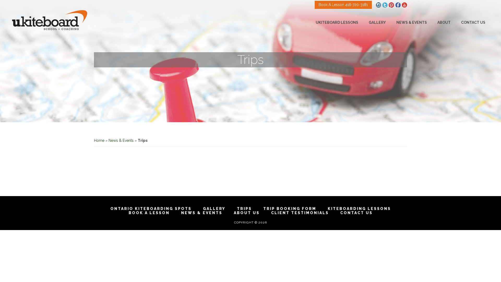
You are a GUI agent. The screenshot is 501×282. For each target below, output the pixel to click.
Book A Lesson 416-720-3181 (343, 5)
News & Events (121, 140)
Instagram (378, 5)
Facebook (398, 5)
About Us (247, 213)
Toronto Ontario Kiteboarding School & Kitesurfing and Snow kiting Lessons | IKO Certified (49, 20)
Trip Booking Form (289, 208)
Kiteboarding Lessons (359, 208)
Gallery (214, 208)
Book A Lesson (149, 213)
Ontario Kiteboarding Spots (151, 208)
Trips (244, 208)
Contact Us (356, 213)
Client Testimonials (300, 213)
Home (99, 140)
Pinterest (391, 5)
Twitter (384, 5)
